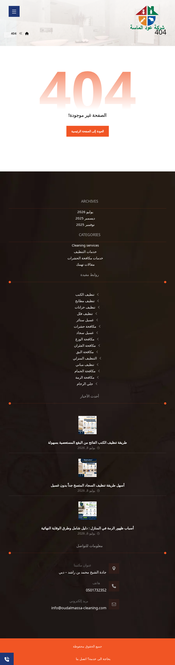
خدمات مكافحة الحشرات (85, 258)
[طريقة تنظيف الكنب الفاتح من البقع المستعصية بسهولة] (87, 425)
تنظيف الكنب (84, 294)
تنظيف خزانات (85, 307)
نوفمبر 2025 (85, 224)
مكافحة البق (85, 351)
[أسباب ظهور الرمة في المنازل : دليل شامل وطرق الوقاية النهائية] (87, 511)
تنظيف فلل (85, 313)
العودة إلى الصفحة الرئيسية (87, 131)
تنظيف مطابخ (85, 300)
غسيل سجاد (85, 332)
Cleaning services (85, 245)
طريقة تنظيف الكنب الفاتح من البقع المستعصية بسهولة (87, 442)
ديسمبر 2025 (85, 218)
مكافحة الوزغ (84, 339)
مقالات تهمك (85, 264)
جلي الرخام (85, 383)
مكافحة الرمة (84, 377)
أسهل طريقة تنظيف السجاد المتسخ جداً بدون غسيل (87, 485)
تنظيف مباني (85, 364)
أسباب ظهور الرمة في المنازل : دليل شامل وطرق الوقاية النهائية (87, 528)
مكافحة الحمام (85, 371)
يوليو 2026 (85, 211)
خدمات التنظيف (85, 251)
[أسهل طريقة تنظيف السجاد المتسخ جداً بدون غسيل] (87, 468)
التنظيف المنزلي (85, 358)
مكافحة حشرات (85, 326)
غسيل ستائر (85, 320)
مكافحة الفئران (85, 345)
